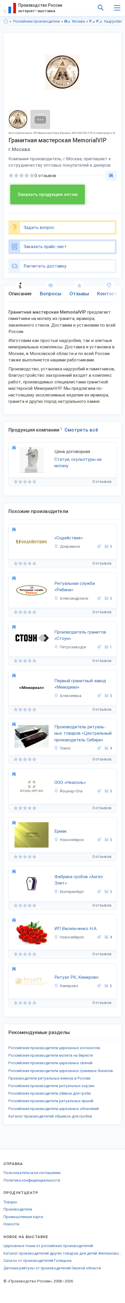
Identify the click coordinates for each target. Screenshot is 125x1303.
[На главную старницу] (5, 21)
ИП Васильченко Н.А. (75, 928)
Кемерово (69, 986)
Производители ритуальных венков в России (49, 1078)
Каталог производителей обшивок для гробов (50, 1116)
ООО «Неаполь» (70, 782)
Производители (17, 1209)
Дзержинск (70, 546)
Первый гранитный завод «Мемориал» (80, 684)
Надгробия (113, 21)
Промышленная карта (23, 1217)
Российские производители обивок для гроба (49, 1093)
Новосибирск (72, 840)
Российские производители (36, 21)
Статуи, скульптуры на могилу (77, 463)
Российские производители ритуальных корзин (51, 1086)
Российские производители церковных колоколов (54, 1048)
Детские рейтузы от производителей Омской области (52, 1268)
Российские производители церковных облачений (53, 1109)
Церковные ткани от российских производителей (48, 1246)
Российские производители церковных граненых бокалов (60, 1071)
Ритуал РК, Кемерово (76, 977)
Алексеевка (70, 696)
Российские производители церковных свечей (50, 1063)
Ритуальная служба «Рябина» (74, 587)
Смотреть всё (81, 430)
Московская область (67, 21)
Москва (78, 21)
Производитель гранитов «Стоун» (80, 635)
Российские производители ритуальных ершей (50, 1101)
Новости (11, 1224)
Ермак (60, 831)
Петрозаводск (73, 647)
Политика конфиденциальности (31, 1180)
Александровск (74, 598)
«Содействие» (68, 538)
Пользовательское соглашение (31, 1173)
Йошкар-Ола (71, 791)
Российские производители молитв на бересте (50, 1055)
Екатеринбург (72, 891)
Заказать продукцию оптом (47, 194)
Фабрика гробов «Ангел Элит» (78, 880)
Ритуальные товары (99, 21)
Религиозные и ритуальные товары (92, 21)
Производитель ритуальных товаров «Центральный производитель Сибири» (83, 733)
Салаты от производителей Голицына (37, 1260)
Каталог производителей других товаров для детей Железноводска (62, 1253)
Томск (65, 748)
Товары (10, 1202)
